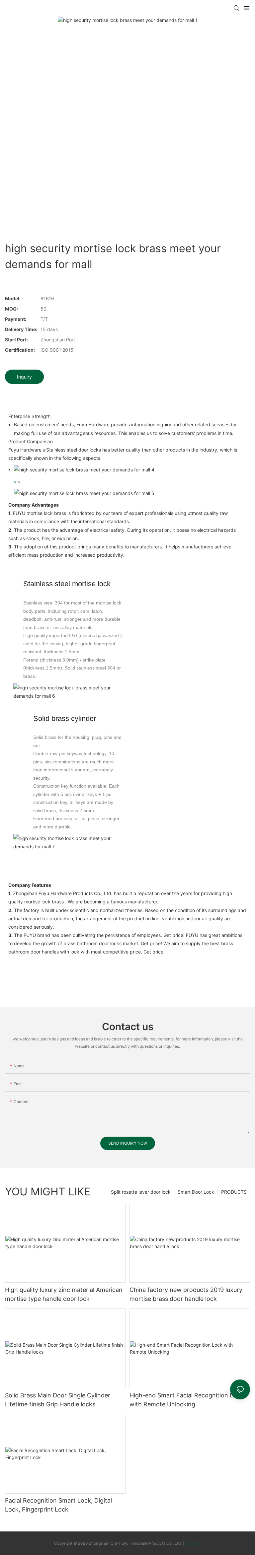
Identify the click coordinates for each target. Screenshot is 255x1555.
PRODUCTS (234, 1192)
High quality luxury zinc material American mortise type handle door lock (64, 1294)
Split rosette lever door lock (141, 1192)
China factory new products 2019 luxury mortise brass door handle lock (185, 1294)
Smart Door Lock (196, 1192)
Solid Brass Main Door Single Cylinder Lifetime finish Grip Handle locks (57, 1400)
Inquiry (24, 377)
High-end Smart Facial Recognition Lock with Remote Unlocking (186, 1400)
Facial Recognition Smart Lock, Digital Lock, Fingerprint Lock (58, 1505)
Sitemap (193, 1543)
